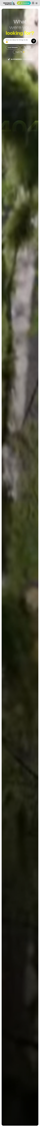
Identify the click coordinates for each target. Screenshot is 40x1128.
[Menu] (36, 3)
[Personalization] (33, 3)
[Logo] (9, 3)
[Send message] (33, 41)
